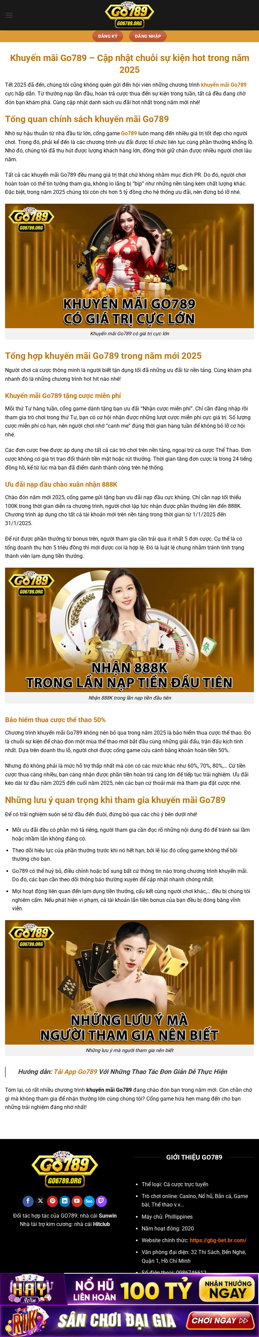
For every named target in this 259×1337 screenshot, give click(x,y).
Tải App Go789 (75, 1072)
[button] (9, 15)
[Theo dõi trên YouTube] (77, 1201)
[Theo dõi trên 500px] (89, 1201)
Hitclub (101, 1224)
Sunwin (108, 1216)
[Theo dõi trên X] (40, 1201)
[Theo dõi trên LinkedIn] (64, 1201)
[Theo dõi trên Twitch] (101, 1201)
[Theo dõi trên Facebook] (28, 1201)
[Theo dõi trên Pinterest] (52, 1201)
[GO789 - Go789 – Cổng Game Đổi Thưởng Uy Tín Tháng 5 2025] (129, 15)
